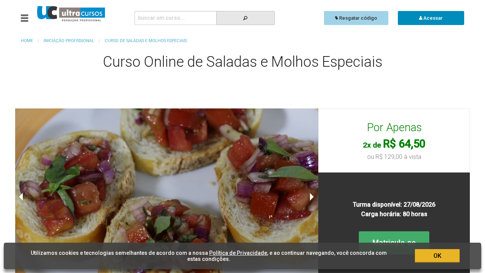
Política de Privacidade (238, 253)
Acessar (432, 18)
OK (437, 255)
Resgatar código (357, 18)
